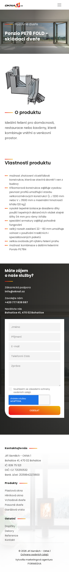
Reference (11, 535)
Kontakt (10, 540)
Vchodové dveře (15, 500)
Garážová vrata (15, 509)
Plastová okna (14, 490)
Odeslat (34, 410)
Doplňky (10, 526)
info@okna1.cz (15, 291)
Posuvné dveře (14, 505)
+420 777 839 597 (16, 302)
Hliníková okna (14, 495)
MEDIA (34, 563)
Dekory (9, 531)
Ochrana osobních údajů (34, 554)
